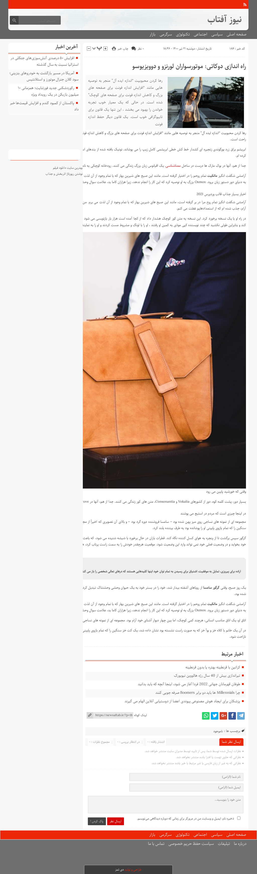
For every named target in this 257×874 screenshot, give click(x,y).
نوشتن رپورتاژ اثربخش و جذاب (64, 174)
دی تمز (119, 869)
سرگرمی (166, 34)
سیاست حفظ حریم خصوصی (191, 843)
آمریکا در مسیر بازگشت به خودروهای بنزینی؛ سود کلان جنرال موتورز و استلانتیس (44, 76)
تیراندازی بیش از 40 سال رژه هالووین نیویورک (207, 676)
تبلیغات (224, 843)
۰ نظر (141, 48)
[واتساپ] (206, 716)
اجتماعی (200, 34)
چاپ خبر (122, 48)
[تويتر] (214, 716)
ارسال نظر (115, 821)
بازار (153, 34)
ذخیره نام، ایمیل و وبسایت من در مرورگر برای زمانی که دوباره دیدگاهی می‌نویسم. (185, 818)
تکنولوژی (183, 34)
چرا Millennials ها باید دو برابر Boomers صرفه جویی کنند (197, 693)
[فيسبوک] (232, 716)
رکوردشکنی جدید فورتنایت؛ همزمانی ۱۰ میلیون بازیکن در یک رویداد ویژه (48, 91)
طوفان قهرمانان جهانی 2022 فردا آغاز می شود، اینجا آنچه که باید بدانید (189, 684)
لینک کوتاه (140, 715)
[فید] (245, 4)
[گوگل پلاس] (223, 716)
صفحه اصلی (236, 34)
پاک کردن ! (96, 821)
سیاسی (217, 34)
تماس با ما (156, 843)
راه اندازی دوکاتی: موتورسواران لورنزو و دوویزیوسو (189, 66)
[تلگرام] (241, 716)
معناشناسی (173, 166)
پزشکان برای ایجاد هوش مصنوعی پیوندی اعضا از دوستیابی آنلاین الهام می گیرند (182, 701)
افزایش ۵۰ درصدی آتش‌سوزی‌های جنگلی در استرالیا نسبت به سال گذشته (45, 61)
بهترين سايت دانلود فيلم (68, 167)
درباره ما (240, 843)
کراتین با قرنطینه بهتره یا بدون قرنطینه (212, 667)
